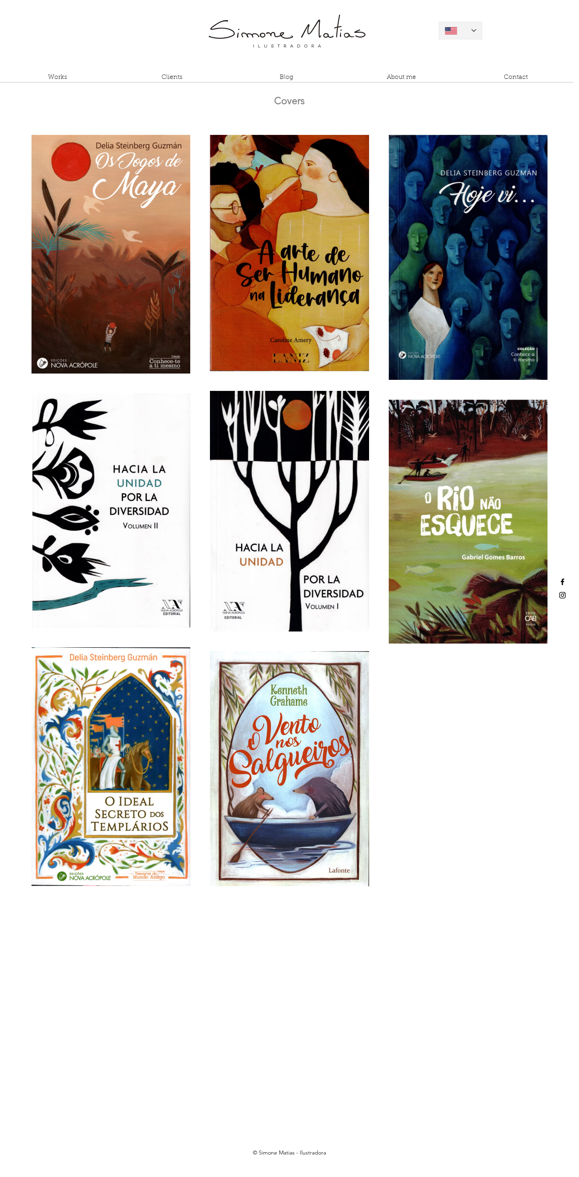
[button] (57, 80)
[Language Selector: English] (460, 30)
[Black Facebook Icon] (562, 581)
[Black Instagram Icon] (562, 595)
